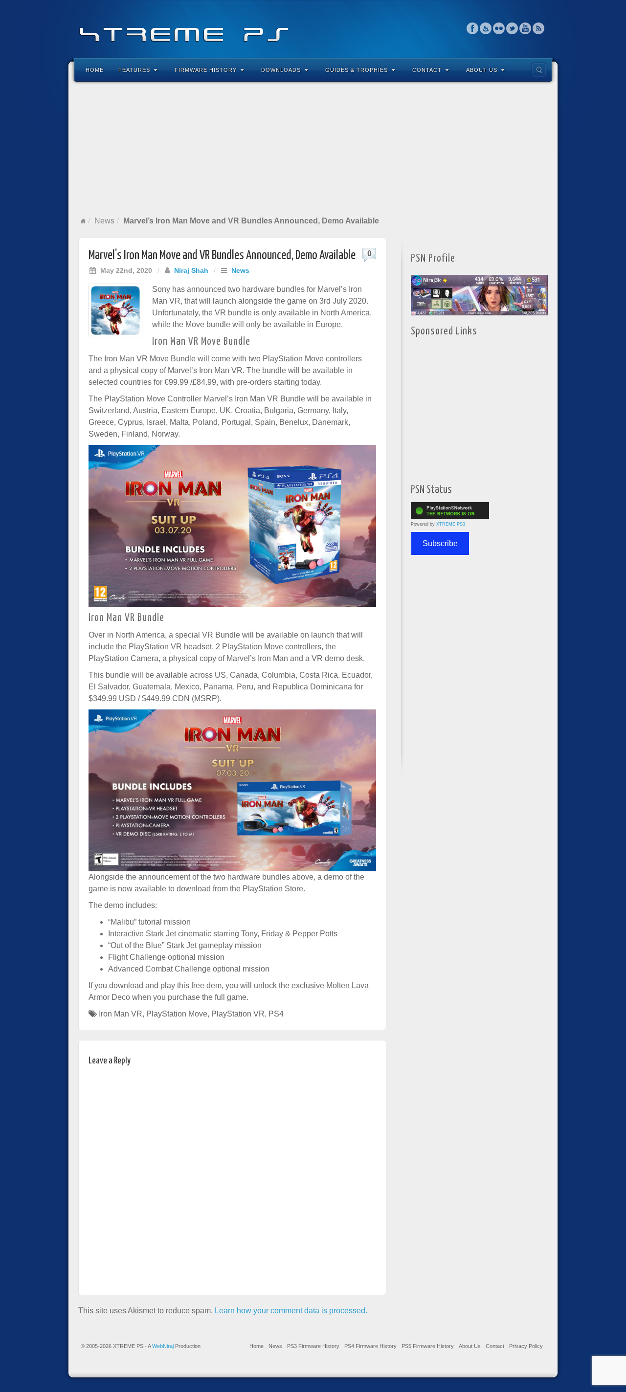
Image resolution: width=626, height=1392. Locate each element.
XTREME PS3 (450, 524)
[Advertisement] (313, 148)
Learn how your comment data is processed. (291, 1310)
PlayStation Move (176, 1014)
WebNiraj (163, 1346)
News (104, 221)
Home (95, 70)
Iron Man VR (120, 1014)
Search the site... (539, 70)
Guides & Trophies (356, 70)
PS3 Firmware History (313, 1346)
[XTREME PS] (313, 28)
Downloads (281, 70)
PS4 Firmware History (370, 1346)
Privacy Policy (526, 1346)
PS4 (276, 1014)
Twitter (512, 28)
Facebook (473, 28)
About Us (481, 70)
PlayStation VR (238, 1014)
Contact (427, 70)
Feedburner (486, 28)
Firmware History (206, 70)
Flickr (499, 28)
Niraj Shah (191, 270)
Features (134, 70)
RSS (539, 28)
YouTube (525, 28)
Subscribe (440, 543)
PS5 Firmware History (428, 1346)
